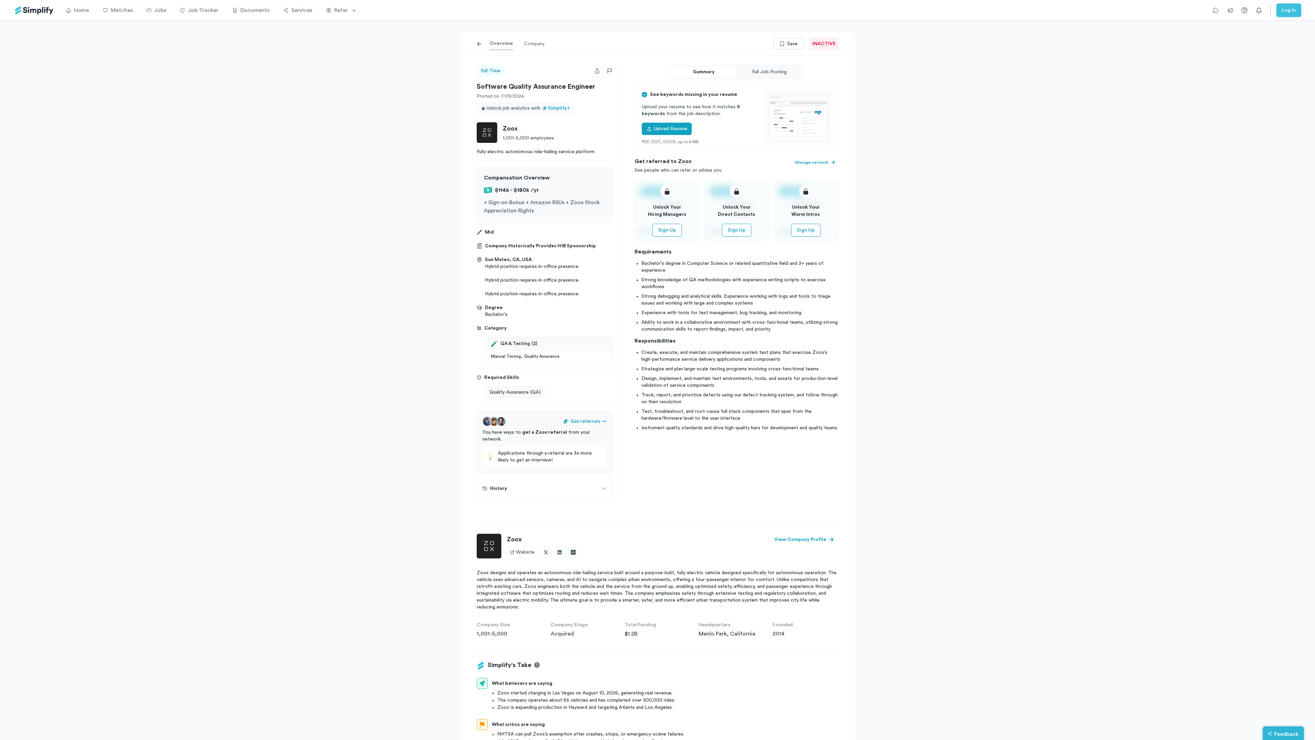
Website (525, 552)
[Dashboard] (34, 10)
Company (534, 43)
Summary (704, 72)
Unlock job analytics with (528, 108)
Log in (1289, 10)
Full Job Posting (769, 72)
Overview (501, 43)
